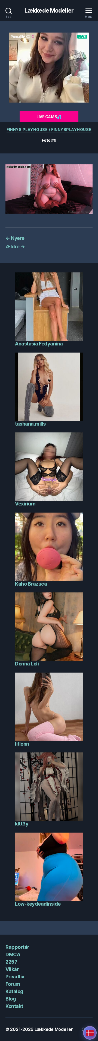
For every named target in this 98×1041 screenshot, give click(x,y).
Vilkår (12, 969)
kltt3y (21, 824)
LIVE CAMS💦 (49, 116)
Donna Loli (27, 664)
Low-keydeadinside (38, 904)
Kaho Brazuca (31, 584)
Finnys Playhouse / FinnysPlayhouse (49, 129)
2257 (11, 962)
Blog (10, 999)
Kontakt (14, 1006)
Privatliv (14, 976)
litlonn (22, 744)
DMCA (12, 954)
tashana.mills (30, 424)
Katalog (14, 991)
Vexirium (25, 504)
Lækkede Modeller (49, 10)
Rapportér (17, 947)
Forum (12, 984)
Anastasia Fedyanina (39, 344)
